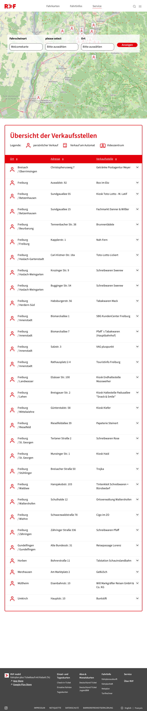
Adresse (55, 159)
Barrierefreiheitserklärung (98, 707)
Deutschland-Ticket (88, 682)
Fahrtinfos (76, 6)
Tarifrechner (107, 693)
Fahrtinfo (106, 674)
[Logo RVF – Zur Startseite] (10, 6)
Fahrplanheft (107, 683)
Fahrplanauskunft (109, 679)
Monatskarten (86, 676)
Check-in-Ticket (64, 682)
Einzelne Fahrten (64, 687)
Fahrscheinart (18, 39)
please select (53, 39)
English (128, 708)
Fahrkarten (53, 6)
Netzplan (106, 688)
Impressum (39, 707)
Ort (83, 39)
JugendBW (88, 689)
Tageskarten (63, 676)
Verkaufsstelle (104, 159)
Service (97, 6)
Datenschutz (72, 707)
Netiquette (55, 707)
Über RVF (129, 681)
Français (138, 708)
